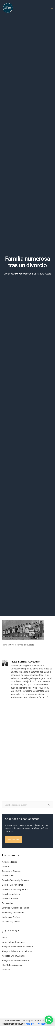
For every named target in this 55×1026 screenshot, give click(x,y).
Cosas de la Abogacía (11, 871)
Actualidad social (9, 862)
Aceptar (42, 1023)
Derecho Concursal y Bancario (15, 880)
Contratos (6, 866)
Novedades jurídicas (11, 921)
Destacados (7, 903)
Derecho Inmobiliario (11, 894)
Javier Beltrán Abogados (16, 274)
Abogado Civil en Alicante (13, 956)
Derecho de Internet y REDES (15, 889)
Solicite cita (13, 839)
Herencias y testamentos (13, 912)
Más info (30, 1023)
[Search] (49, 805)
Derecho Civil (8, 876)
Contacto (6, 969)
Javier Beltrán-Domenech (13, 942)
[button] (49, 1020)
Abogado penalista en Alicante (15, 960)
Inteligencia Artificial (11, 917)
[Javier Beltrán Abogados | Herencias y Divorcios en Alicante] (7, 7)
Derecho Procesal (10, 898)
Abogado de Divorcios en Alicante (17, 951)
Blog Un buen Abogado (12, 965)
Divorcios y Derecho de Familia (15, 908)
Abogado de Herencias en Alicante (17, 947)
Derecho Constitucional (12, 885)
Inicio (4, 937)
